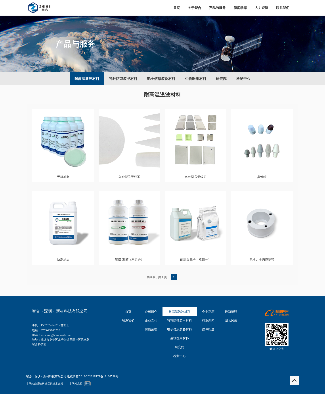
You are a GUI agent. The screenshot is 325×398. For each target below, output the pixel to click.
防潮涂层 (63, 259)
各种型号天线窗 (195, 177)
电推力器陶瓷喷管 (261, 259)
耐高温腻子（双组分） (195, 259)
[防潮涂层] (63, 252)
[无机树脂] (63, 169)
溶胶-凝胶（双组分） (129, 259)
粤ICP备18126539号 (106, 376)
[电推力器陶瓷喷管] (261, 252)
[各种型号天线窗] (195, 169)
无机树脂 (63, 177)
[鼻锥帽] (261, 169)
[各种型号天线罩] (129, 169)
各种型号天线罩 (129, 177)
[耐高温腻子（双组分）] (195, 252)
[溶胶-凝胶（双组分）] (129, 252)
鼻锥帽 (261, 177)
